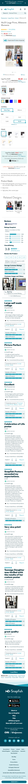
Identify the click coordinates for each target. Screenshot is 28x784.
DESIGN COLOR (5, 98)
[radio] (2, 101)
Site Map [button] (14, 756)
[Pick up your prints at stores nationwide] (7, 732)
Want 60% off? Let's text (14, 723)
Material (4, 107)
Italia (22, 749)
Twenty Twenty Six (9, 211)
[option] (4, 91)
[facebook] (6, 740)
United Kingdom (6, 751)
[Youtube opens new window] (19, 740)
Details (14, 36)
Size (2, 114)
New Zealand (14, 753)
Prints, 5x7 (21, 677)
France (13, 749)
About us (14, 710)
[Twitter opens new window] (23, 740)
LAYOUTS (3, 86)
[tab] (15, 72)
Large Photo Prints (12, 676)
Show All (13, 124)
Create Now (14, 782)
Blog (14, 715)
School (16, 18)
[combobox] (14, 13)
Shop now (14, 4)
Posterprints (4, 18)
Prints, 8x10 (15, 677)
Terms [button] (13, 759)
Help (14, 718)
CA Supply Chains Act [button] (14, 767)
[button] (2, 9)
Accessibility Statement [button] (14, 770)
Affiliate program (14, 721)
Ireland (18, 749)
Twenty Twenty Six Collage (18, 212)
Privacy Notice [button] (13, 762)
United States (15, 751)
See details (17, 168)
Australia (22, 751)
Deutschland (6, 749)
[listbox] (14, 110)
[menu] (23, 75)
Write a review (6, 31)
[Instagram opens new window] (10, 740)
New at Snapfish (14, 713)
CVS (19, 82)
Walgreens (23, 82)
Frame (3, 129)
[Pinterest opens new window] (15, 740)
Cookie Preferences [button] (14, 764)
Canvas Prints (8, 677)
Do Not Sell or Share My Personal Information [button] (14, 772)
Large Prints (11, 18)
